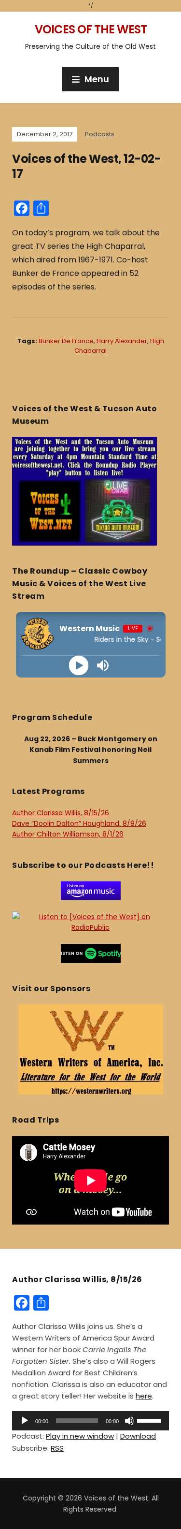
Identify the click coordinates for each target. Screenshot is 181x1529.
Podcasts (99, 134)
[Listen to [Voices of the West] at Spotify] (91, 953)
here (144, 1396)
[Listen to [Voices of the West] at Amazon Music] (91, 890)
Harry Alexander (122, 341)
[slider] (150, 1419)
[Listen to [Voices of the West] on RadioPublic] (90, 921)
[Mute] (129, 1421)
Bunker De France (66, 341)
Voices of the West (91, 29)
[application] (90, 1420)
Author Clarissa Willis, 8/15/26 (60, 813)
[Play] (78, 665)
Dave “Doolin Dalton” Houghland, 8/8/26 (79, 823)
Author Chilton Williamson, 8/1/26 (68, 834)
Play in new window (80, 1436)
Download (138, 1436)
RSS (57, 1448)
